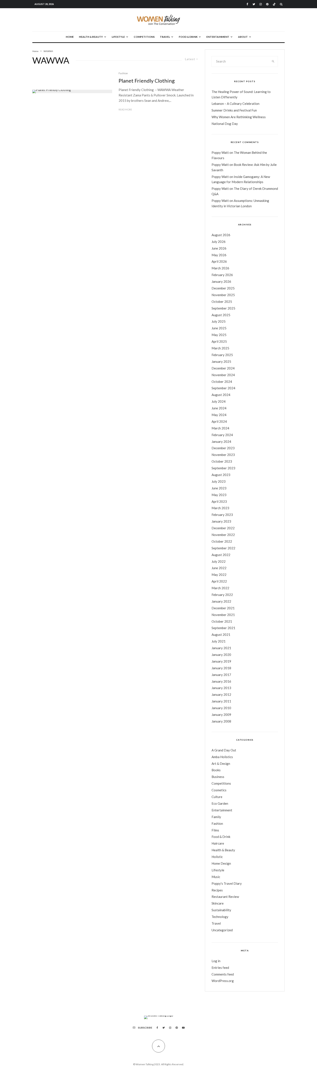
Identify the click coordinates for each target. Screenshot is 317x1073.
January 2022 (221, 601)
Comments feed (223, 974)
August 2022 (221, 555)
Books (216, 770)
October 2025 (222, 301)
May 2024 (219, 415)
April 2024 (219, 421)
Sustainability (221, 910)
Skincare (218, 903)
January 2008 (221, 721)
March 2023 (220, 508)
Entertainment (217, 36)
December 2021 (223, 608)
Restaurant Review (225, 897)
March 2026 (220, 268)
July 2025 (219, 321)
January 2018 (221, 668)
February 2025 (222, 355)
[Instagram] (260, 4)
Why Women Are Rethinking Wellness (239, 117)
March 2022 (220, 588)
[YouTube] (183, 1027)
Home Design (221, 863)
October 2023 (222, 461)
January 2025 (221, 361)
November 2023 (223, 455)
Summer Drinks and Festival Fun (234, 110)
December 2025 (223, 288)
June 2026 (219, 248)
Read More (125, 109)
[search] (273, 61)
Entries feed (220, 967)
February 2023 (222, 515)
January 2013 (221, 688)
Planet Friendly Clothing (147, 81)
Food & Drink (188, 36)
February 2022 (222, 595)
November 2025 (223, 295)
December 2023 (223, 448)
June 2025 (219, 328)
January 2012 (221, 694)
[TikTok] (274, 4)
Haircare (218, 843)
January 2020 (221, 655)
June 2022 (219, 568)
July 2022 (219, 561)
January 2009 (221, 714)
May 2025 (219, 335)
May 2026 (219, 255)
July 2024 (219, 401)
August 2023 (221, 475)
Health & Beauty (91, 36)
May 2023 (219, 495)
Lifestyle (118, 36)
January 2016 (221, 681)
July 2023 (219, 481)
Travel (165, 36)
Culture (217, 797)
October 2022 (222, 541)
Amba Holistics (222, 757)
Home (70, 36)
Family (216, 817)
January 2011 (221, 701)
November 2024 (223, 375)
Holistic (217, 857)
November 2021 (223, 615)
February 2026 (222, 275)
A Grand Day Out (224, 750)
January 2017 (221, 675)
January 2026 (221, 281)
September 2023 (223, 468)
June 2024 (219, 408)
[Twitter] (253, 4)
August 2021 (221, 634)
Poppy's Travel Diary (227, 883)
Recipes (217, 890)
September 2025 (223, 308)
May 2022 (219, 575)
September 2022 (223, 548)
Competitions (144, 36)
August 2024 (221, 395)
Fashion (123, 73)
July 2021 (219, 641)
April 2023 (219, 501)
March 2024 (220, 428)
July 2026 (219, 242)
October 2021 (222, 621)
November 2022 (223, 535)
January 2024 (221, 441)
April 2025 (219, 341)
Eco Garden (220, 803)
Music (216, 877)
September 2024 (223, 388)
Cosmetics (219, 790)
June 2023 (219, 488)
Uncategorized (222, 930)
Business (218, 777)
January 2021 (221, 648)
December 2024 (223, 368)
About (243, 36)
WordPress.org (223, 981)
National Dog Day (225, 124)
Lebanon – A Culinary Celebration (235, 103)
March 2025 (220, 348)
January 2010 (221, 708)
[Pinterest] (267, 4)
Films (215, 830)
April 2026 (219, 261)
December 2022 (223, 528)
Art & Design (221, 763)
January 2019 (221, 661)
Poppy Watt (220, 152)
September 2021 (223, 628)
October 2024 (222, 381)
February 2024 (222, 435)
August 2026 (221, 235)
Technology (220, 917)
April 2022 (219, 581)
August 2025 (221, 315)
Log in (216, 961)
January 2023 (221, 521)
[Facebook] (247, 4)
